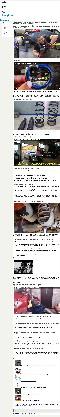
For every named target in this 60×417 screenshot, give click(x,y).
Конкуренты (4, 11)
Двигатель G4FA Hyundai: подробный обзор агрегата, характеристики (33, 387)
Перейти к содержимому (4, 20)
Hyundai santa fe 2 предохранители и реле (28, 381)
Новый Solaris (8, 15)
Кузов (3, 3)
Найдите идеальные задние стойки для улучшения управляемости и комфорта (35, 374)
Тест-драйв (4, 1)
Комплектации (4, 2)
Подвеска (3, 8)
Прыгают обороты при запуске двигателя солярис (30, 400)
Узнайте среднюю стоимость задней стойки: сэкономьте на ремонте (25, 413)
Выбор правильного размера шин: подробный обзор (23, 414)
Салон (3, 5)
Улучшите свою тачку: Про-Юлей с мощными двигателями (31, 394)
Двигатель (4, 6)
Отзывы (3, 12)
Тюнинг (5, 33)
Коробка (3, 7)
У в (17, 368)
